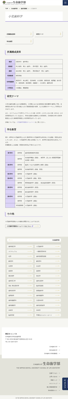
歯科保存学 (12, 290)
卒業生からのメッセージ (44, 315)
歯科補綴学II (12, 300)
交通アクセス (53, 373)
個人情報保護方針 (52, 387)
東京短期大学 (53, 350)
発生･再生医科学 (13, 286)
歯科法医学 (39, 281)
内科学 (10, 310)
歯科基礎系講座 (41, 256)
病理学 (10, 271)
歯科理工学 (12, 281)
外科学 (38, 310)
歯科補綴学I (40, 295)
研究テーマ (39, 34)
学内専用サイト (52, 390)
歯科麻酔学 (12, 305)
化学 (9, 256)
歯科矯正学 (12, 246)
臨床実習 (11, 315)
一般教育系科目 (41, 251)
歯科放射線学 (40, 305)
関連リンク (54, 380)
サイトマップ (53, 383)
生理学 (10, 266)
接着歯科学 (39, 290)
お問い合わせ (53, 376)
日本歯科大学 (53, 346)
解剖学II (38, 261)
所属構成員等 (11, 34)
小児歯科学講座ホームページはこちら (19, 226)
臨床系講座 (24, 8)
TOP (6, 8)
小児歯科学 (39, 246)
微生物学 (11, 276)
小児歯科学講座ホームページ (26, 122)
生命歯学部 (14, 8)
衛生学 (38, 276)
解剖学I (10, 261)
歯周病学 (11, 295)
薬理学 (38, 271)
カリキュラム (12, 251)
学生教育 (9, 41)
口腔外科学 (39, 300)
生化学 (38, 266)
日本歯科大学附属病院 (50, 353)
